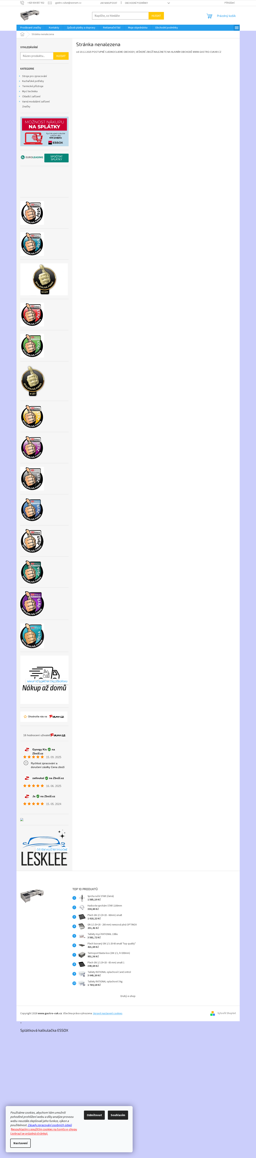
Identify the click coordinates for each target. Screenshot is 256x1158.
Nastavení (20, 1143)
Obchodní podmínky (136, 3)
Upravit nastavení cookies (107, 1013)
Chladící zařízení (31, 96)
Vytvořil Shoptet (227, 1013)
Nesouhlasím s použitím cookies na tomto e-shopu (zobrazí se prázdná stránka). (43, 1131)
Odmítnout (94, 1115)
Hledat (156, 15)
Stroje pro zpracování (34, 76)
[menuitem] (30, 28)
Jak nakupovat (108, 3)
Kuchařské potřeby (33, 81)
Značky (26, 106)
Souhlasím (118, 1115)
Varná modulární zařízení (36, 102)
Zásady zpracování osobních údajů (50, 1125)
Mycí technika (30, 91)
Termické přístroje (32, 86)
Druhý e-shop (128, 996)
